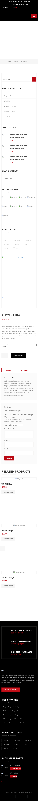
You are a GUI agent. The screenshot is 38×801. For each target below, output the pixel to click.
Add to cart (18, 355)
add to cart (8, 492)
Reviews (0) (25, 370)
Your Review (9, 429)
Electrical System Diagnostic (12, 715)
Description (9, 370)
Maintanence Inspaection (11, 711)
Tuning (6, 748)
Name (7, 441)
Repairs (16, 744)
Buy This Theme (10, 690)
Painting (6, 744)
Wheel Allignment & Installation (13, 719)
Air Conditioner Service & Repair (13, 723)
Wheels (15, 748)
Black (16, 61)
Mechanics (28, 740)
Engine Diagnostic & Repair (12, 707)
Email (6, 449)
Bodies (6, 740)
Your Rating (8, 425)
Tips (25, 744)
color (3, 347)
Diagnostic (16, 740)
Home (9, 61)
